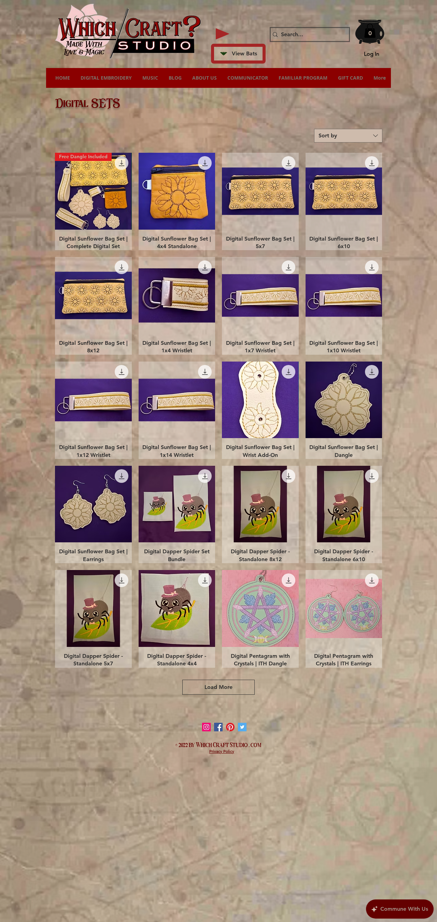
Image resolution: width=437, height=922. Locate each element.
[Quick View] (177, 191)
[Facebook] (218, 727)
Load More (218, 687)
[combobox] (348, 136)
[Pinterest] (230, 727)
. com (255, 744)
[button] (370, 31)
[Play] (222, 34)
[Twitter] (242, 727)
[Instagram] (206, 727)
